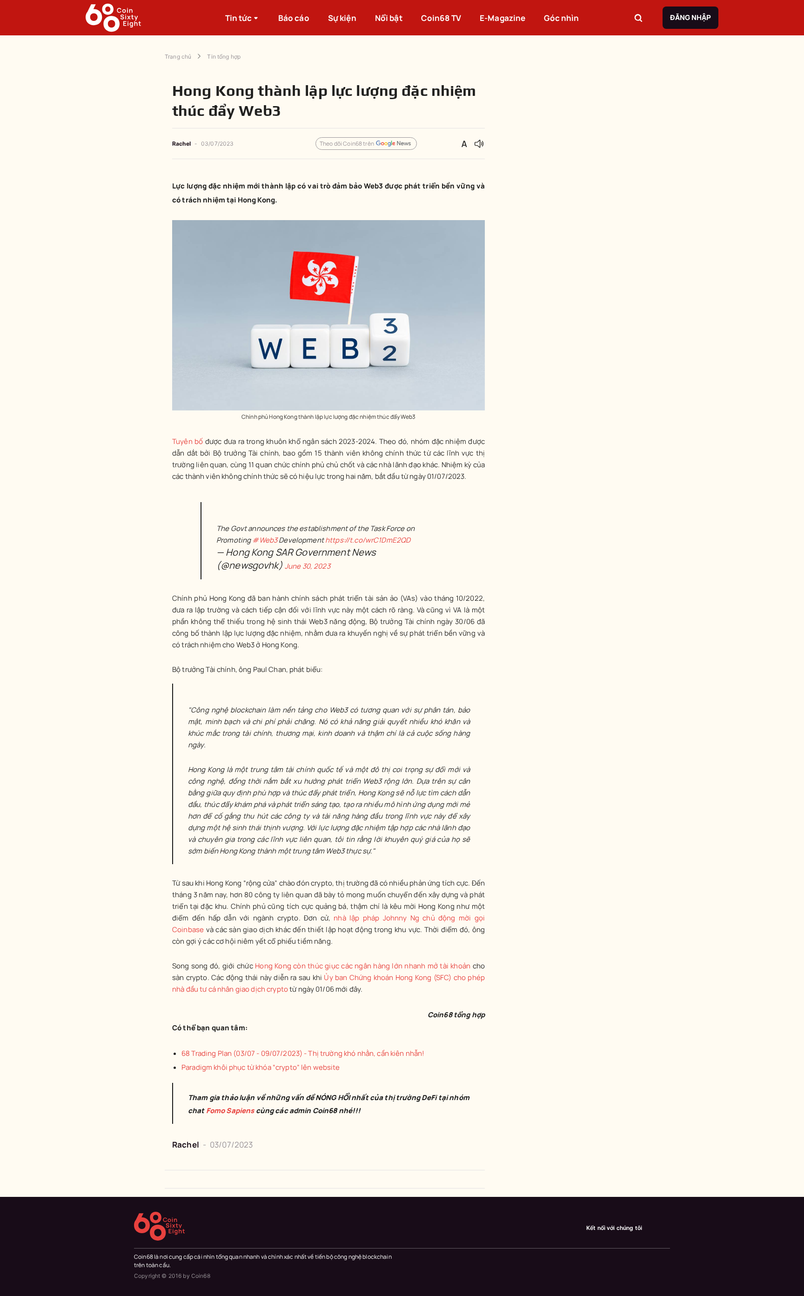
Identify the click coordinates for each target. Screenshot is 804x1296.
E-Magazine (502, 18)
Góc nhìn (561, 18)
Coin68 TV (441, 18)
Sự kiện (342, 18)
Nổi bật (388, 18)
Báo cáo (293, 18)
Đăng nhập (690, 17)
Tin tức (238, 18)
